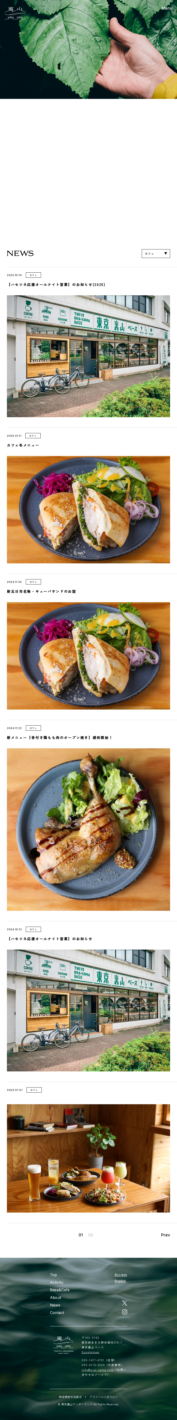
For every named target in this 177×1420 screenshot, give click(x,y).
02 (90, 1235)
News (55, 1305)
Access (121, 1274)
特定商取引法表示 (70, 1396)
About (55, 1297)
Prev (165, 1235)
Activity (57, 1282)
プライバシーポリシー (103, 1396)
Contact (57, 1312)
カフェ (149, 253)
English (120, 1281)
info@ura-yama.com (98, 1370)
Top (53, 1275)
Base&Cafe (60, 1290)
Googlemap (90, 1352)
